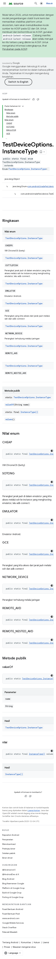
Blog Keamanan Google (13, 883)
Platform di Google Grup (13, 888)
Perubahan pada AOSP (14, 49)
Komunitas (26, 942)
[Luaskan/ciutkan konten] (23, 106)
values (8, 419)
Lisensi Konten (34, 810)
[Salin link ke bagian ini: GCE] (11, 542)
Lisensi (46, 942)
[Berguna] (33, 99)
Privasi (7, 947)
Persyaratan (7, 839)
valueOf (9, 404)
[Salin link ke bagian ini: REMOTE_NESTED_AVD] (36, 631)
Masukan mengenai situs (24, 947)
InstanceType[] (29, 412)
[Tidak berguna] (38, 99)
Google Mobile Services (13, 923)
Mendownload (9, 844)
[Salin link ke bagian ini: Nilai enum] (22, 434)
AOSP (4, 93)
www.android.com (10, 918)
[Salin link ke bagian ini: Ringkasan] (22, 221)
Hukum (37, 942)
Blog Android (8, 879)
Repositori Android (10, 835)
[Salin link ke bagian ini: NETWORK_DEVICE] (31, 577)
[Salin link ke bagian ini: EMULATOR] (20, 511)
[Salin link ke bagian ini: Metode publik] (29, 658)
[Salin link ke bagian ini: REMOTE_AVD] (24, 608)
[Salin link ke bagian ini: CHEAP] (15, 442)
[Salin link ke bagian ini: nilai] (10, 742)
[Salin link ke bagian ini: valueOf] (16, 667)
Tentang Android (10, 942)
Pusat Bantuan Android (12, 909)
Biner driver (7, 858)
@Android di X (9, 869)
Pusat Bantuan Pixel (11, 913)
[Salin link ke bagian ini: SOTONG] (17, 473)
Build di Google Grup (11, 892)
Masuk (49, 3)
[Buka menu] (4, 3)
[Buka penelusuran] (36, 3)
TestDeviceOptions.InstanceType (27, 169)
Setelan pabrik (8, 853)
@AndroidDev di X (10, 874)
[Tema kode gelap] (52, 451)
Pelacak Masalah (9, 932)
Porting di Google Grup (12, 897)
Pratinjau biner (8, 848)
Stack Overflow (9, 927)
